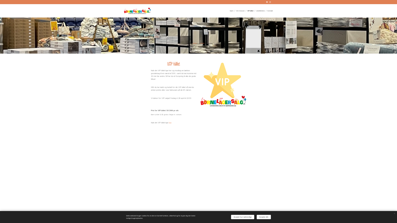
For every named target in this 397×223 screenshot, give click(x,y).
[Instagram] (270, 2)
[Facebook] (267, 2)
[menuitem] (232, 10)
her (170, 123)
